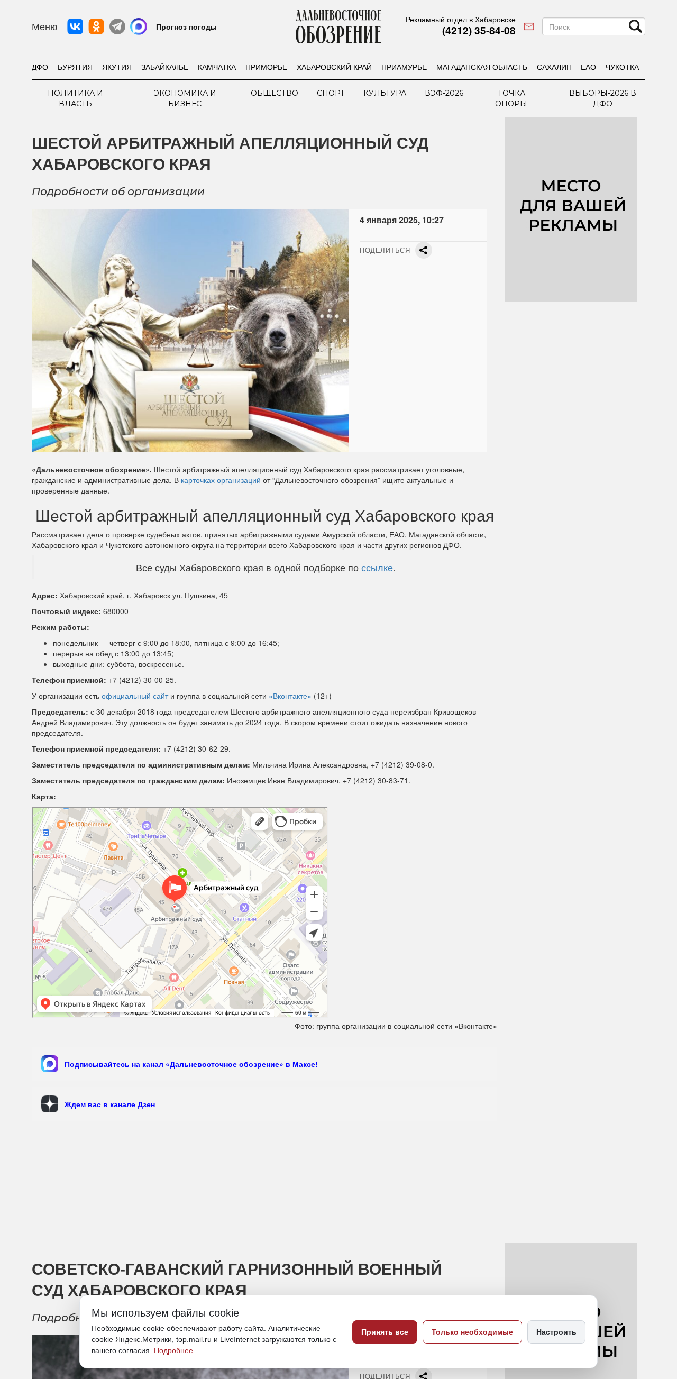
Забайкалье (164, 66)
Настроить (556, 1332)
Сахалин (554, 66)
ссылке (377, 567)
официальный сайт (135, 695)
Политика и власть (75, 98)
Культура (384, 93)
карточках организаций (221, 479)
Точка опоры (511, 98)
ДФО (40, 66)
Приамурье (404, 66)
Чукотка (622, 66)
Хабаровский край (334, 66)
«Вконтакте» (290, 695)
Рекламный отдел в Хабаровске (461, 19)
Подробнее (174, 1350)
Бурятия (75, 66)
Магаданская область (481, 66)
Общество (274, 93)
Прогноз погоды (186, 26)
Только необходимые (472, 1332)
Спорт (331, 93)
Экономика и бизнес (185, 98)
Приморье (266, 66)
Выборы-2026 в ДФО (602, 98)
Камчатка (217, 66)
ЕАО (588, 66)
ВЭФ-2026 (444, 93)
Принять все (384, 1332)
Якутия (117, 66)
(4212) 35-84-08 (479, 30)
